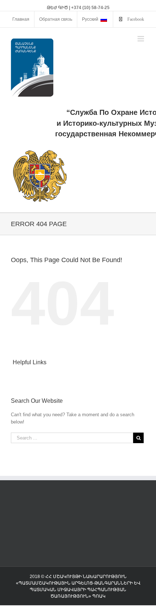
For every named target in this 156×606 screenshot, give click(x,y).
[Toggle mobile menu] (141, 39)
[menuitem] (21, 19)
